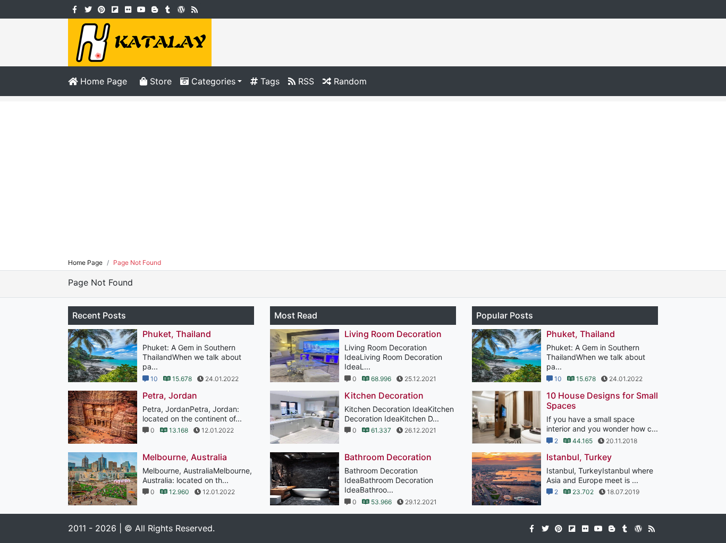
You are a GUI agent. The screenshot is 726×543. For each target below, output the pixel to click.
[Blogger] (154, 8)
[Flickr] (127, 8)
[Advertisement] (363, 175)
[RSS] (194, 8)
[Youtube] (141, 8)
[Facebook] (74, 8)
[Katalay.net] (140, 41)
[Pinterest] (101, 8)
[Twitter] (88, 8)
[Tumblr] (167, 8)
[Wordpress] (181, 8)
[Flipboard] (114, 8)
